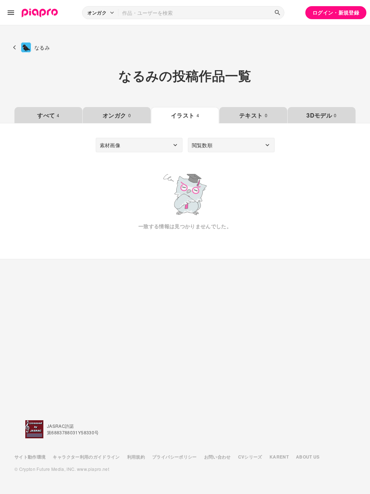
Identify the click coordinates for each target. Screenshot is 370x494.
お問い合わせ (217, 456)
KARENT (279, 456)
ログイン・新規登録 (336, 12)
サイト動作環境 (30, 456)
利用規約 (136, 456)
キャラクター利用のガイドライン (86, 456)
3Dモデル (321, 115)
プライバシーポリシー (174, 456)
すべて (48, 115)
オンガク (117, 115)
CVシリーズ (250, 456)
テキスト (253, 115)
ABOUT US (308, 456)
